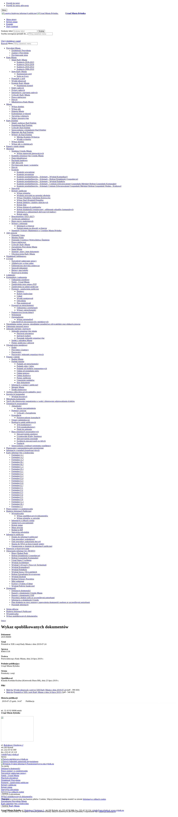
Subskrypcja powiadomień (22, 523)
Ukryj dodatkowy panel (11, 41)
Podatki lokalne (17, 361)
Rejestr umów (22, 214)
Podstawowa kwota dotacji (22, 312)
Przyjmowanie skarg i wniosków (24, 165)
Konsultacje (16, 415)
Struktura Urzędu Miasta (21, 151)
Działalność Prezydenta (21, 50)
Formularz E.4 (17, 478)
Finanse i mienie (13, 357)
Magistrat (10, 149)
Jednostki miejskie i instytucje (18, 329)
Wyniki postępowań (25, 298)
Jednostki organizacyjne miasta (24, 331)
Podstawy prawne (18, 410)
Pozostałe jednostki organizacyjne (30, 338)
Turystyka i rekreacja (20, 116)
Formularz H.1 (17, 504)
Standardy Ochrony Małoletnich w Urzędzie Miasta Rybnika (36, 230)
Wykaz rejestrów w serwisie (28, 518)
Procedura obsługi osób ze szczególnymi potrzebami (32, 598)
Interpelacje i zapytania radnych (24, 92)
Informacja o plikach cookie (22, 520)
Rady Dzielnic (12, 121)
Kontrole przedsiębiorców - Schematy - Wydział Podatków (41, 181)
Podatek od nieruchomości (27, 364)
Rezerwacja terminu (19, 273)
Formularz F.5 (17, 497)
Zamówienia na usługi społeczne (24, 287)
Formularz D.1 (17, 469)
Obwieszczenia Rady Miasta (23, 254)
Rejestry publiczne (19, 191)
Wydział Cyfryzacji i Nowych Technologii (28, 565)
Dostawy (20, 291)
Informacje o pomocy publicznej (24, 385)
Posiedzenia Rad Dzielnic (22, 125)
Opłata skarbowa (24, 375)
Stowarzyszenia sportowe (27, 434)
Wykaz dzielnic (17, 106)
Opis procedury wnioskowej (23, 539)
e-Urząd (9, 258)
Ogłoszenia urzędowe (20, 280)
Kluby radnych (17, 88)
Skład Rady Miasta (19, 60)
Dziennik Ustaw (18, 235)
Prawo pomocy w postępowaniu (19, 509)
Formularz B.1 (17, 462)
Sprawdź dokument (19, 268)
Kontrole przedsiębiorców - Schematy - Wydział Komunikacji (42, 177)
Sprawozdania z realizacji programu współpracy (31, 446)
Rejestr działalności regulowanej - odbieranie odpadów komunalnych (45, 209)
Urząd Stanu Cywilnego (21, 560)
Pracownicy (16, 352)
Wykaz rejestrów (23, 193)
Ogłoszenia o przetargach (27, 308)
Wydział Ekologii (18, 576)
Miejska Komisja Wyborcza (28, 137)
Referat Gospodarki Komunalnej (24, 558)
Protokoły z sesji (18, 78)
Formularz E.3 (17, 476)
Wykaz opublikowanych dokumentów (32, 516)
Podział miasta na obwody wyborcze (32, 228)
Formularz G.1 (17, 502)
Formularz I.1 (17, 506)
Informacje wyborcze (25, 226)
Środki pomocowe (19, 389)
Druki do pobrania (24, 429)
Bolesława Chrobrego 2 (13, 745)
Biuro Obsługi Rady (19, 553)
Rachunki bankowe (19, 160)
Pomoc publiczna (24, 378)
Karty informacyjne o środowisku (20, 453)
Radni (13, 347)
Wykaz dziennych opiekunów (29, 207)
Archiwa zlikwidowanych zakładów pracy (23, 392)
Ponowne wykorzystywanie (17, 548)
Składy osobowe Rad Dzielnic (23, 123)
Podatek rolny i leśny (25, 366)
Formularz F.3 (17, 492)
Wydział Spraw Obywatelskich (24, 572)
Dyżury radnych (18, 90)
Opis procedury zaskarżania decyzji (26, 541)
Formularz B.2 (17, 464)
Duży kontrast (12, 26)
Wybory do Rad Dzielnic (21, 135)
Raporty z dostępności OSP (22, 595)
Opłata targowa (23, 373)
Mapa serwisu (17, 527)
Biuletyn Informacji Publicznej (18, 511)
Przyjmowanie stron (19, 55)
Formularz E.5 (17, 481)
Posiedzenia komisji (25, 85)
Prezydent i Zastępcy (20, 350)
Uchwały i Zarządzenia (26, 413)
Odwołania (21, 301)
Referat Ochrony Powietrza (22, 579)
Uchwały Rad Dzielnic (20, 128)
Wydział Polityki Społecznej (23, 586)
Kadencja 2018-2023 (25, 62)
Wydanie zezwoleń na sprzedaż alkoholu (33, 195)
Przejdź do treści (13, 3)
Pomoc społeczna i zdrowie (22, 343)
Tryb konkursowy (24, 425)
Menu (10, 43)
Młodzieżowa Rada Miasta (22, 102)
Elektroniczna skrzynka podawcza (25, 265)
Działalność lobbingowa (16, 256)
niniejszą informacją (107, 811)
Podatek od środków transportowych (32, 368)
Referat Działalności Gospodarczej (25, 555)
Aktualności (16, 406)
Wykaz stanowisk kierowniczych (30, 153)
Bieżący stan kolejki (19, 270)
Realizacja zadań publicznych (23, 422)
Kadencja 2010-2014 (25, 67)
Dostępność (11, 588)
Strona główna (12, 609)
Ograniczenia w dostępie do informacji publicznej (31, 546)
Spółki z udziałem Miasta (21, 340)
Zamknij (5, 794)
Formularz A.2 (17, 457)
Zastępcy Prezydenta (20, 53)
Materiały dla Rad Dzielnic (22, 132)
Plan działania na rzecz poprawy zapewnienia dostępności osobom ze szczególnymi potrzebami (50, 602)
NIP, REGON (17, 163)
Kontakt (9, 24)
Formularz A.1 (17, 455)
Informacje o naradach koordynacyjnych (22, 450)
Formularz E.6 (17, 483)
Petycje (14, 99)
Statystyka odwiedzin (20, 532)
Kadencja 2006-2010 (25, 69)
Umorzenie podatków (26, 380)
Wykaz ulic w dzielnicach (22, 144)
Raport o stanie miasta (15, 146)
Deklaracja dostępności (20, 591)
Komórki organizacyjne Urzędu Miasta (27, 156)
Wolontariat (16, 315)
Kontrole (15, 170)
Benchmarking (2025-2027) (22, 216)
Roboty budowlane (24, 294)
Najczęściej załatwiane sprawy (24, 261)
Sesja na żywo (23, 76)
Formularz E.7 (17, 485)
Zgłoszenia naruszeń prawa (17, 326)
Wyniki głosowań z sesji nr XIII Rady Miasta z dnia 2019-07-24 (40, 690)
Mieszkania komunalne (15, 399)
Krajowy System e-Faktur (22, 584)
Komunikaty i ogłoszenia (16, 277)
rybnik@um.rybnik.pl (10, 754)
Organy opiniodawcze (20, 420)
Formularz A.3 (17, 460)
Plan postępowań (24, 303)
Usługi (19, 296)
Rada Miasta (11, 57)
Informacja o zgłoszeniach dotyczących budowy (36, 212)
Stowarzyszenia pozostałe (27, 439)
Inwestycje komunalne (15, 394)
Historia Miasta (17, 111)
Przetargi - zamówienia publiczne (25, 289)
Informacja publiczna (15, 534)
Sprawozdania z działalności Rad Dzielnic (28, 130)
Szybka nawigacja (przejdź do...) (14, 34)
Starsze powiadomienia (26, 408)
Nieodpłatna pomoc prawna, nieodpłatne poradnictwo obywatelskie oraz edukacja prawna (43, 324)
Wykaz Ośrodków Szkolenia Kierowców (34, 198)
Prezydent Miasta (13, 48)
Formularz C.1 (17, 467)
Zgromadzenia (17, 317)
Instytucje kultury (24, 336)
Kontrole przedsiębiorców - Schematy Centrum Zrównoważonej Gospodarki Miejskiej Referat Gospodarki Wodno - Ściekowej (69, 186)
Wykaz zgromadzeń (25, 319)
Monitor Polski (17, 237)
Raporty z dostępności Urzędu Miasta (26, 593)
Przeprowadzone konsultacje (28, 417)
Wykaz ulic (16, 109)
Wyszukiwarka (17, 513)
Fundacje (20, 443)
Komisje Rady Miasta (20, 83)
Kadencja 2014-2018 (25, 64)
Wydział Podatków (19, 569)
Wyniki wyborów (24, 139)
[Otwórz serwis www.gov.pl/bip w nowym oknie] (19, 13)
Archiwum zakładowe (20, 219)
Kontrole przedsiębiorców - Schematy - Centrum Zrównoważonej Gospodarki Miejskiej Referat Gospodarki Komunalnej (66, 184)
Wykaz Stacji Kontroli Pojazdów (30, 200)
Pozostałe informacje (20, 605)
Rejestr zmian (11, 22)
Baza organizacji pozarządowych (25, 432)
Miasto (9, 104)
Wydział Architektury (20, 562)
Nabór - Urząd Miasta (20, 282)
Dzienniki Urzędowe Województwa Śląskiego (30, 240)
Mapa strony (11, 19)
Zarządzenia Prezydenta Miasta (24, 247)
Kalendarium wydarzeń (21, 114)
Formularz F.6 (17, 499)
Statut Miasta (16, 249)
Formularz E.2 (17, 474)
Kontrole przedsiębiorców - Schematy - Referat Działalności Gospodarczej (47, 179)
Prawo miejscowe (18, 97)
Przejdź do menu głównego (17, 5)
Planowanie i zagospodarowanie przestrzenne (25, 448)
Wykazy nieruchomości (26, 310)
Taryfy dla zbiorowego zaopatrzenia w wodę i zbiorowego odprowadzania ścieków (40, 401)
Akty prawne (11, 233)
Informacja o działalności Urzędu (25, 600)
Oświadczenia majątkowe (16, 345)
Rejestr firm (21, 205)
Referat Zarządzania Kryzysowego (25, 574)
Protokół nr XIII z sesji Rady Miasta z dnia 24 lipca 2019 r (38, 692)
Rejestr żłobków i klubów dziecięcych (32, 202)
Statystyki (15, 188)
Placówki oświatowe (25, 333)
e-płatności (10, 275)
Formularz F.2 (17, 490)
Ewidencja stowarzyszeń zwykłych (31, 441)
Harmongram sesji (24, 74)
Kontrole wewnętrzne (26, 172)
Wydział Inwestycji (19, 396)
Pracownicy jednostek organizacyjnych (27, 354)
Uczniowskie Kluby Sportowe (29, 436)
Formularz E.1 (17, 471)
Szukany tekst (7, 31)
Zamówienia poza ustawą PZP (24, 284)
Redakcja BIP (17, 530)
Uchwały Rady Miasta (20, 95)
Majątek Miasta (17, 387)
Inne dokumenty (23, 382)
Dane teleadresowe (19, 158)
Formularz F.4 (17, 495)
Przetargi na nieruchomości (22, 305)
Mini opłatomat (17, 581)
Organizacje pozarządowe (17, 403)
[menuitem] (91, 51)
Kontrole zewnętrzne (25, 174)
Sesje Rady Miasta (19, 71)
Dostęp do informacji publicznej (24, 537)
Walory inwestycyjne (20, 118)
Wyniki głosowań (18, 81)
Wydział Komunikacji (20, 567)
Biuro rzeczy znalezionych (22, 221)
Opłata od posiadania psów (28, 371)
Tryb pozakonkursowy (26, 427)
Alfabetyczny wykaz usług (22, 263)
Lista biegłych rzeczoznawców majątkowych (29, 322)
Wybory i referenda (19, 223)
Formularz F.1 (17, 488)
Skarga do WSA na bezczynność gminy (27, 544)
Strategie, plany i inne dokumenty (25, 251)
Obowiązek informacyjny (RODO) (20, 551)
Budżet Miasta (17, 359)
